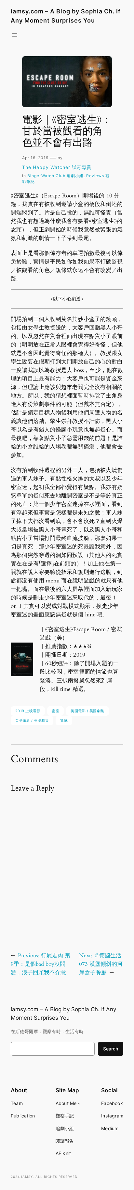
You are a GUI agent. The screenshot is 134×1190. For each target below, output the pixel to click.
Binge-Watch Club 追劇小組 (55, 175)
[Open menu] (15, 35)
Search (110, 1048)
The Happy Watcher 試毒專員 (56, 167)
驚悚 (64, 720)
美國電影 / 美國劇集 (87, 711)
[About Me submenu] (79, 1103)
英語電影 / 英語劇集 (32, 720)
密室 (55, 711)
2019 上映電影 (28, 711)
